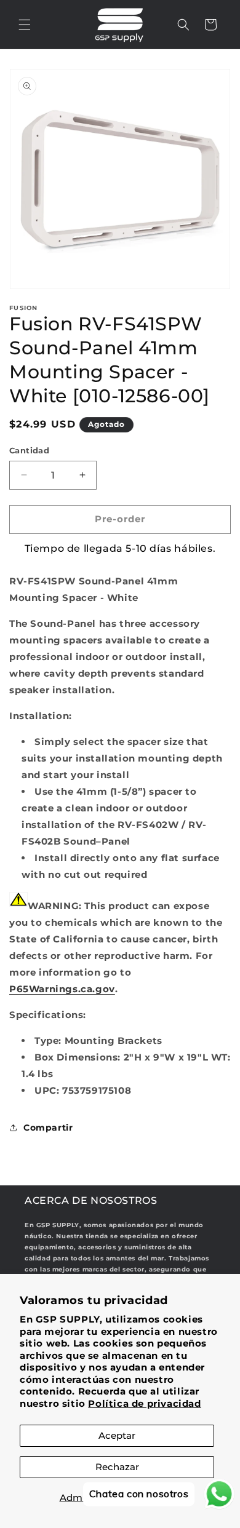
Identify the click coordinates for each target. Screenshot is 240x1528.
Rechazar (117, 1467)
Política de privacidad (144, 1403)
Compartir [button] (48, 1127)
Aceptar (116, 1435)
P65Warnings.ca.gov (62, 989)
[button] (24, 24)
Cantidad (29, 450)
